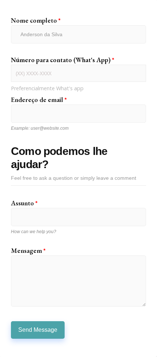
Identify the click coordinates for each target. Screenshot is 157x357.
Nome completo (36, 20)
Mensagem (28, 251)
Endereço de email (39, 100)
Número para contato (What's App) (62, 60)
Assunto (24, 203)
